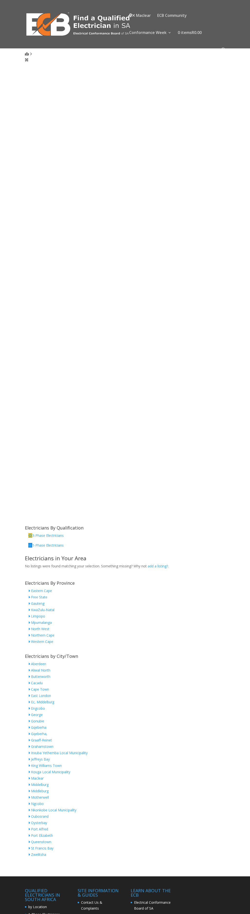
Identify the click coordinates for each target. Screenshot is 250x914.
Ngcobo (37, 803)
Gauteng (37, 603)
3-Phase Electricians (48, 535)
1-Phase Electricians (48, 545)
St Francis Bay (41, 848)
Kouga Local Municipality (50, 772)
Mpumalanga (41, 622)
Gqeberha (38, 727)
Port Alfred (39, 829)
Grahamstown (41, 746)
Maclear (143, 15)
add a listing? (158, 566)
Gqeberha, (38, 733)
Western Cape (41, 641)
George (36, 714)
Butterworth (40, 676)
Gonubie (37, 721)
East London (40, 695)
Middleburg (39, 791)
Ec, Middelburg (42, 702)
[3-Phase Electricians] (30, 535)
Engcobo (37, 708)
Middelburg (39, 784)
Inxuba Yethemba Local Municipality (59, 752)
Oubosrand (39, 816)
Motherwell (39, 797)
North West (39, 629)
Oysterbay (38, 822)
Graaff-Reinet (41, 740)
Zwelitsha (38, 854)
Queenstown (40, 841)
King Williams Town (46, 765)
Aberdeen (38, 663)
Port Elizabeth (41, 835)
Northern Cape (42, 635)
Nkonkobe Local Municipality (53, 810)
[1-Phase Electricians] (30, 545)
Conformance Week (148, 33)
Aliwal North (40, 670)
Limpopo (37, 616)
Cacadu (36, 683)
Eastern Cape (41, 590)
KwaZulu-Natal (42, 609)
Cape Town (39, 689)
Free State (38, 597)
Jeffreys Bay (40, 759)
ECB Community (172, 16)
